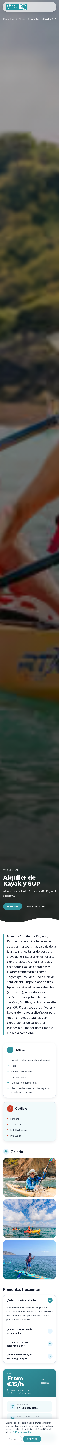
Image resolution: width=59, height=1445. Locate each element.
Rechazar (14, 1439)
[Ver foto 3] (29, 1259)
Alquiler (22, 19)
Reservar (12, 906)
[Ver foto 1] (29, 1177)
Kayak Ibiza (8, 19)
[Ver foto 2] (29, 1218)
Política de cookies (22, 1432)
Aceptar (32, 1439)
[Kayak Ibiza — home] (16, 7)
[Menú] (51, 7)
